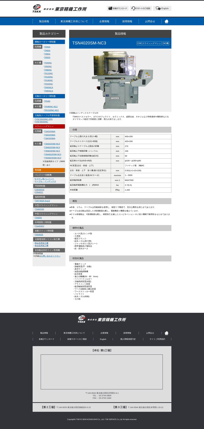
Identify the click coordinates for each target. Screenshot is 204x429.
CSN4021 (39, 192)
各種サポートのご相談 (77, 339)
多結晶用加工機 (41, 245)
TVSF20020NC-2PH (43, 119)
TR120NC (48, 73)
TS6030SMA (49, 138)
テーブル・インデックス (45, 181)
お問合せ (150, 21)
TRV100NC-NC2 (51, 110)
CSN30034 (39, 190)
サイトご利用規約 (157, 339)
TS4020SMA (49, 131)
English (103, 339)
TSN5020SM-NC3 (52, 147)
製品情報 (44, 21)
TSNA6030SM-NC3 (52, 158)
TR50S (47, 57)
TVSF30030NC (41, 122)
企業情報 (104, 21)
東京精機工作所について (74, 21)
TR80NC (48, 70)
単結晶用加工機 (41, 243)
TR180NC (48, 80)
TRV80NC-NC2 (51, 107)
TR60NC (48, 66)
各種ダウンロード (46, 339)
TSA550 (38, 218)
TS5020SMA (49, 135)
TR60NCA (48, 87)
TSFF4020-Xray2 (42, 201)
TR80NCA (48, 91)
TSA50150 (39, 209)
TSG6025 (39, 235)
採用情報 (127, 21)
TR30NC (48, 63)
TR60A (47, 50)
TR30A (47, 47)
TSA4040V (39, 226)
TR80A (47, 54)
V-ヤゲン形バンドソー (44, 179)
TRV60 (47, 101)
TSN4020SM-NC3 (52, 144)
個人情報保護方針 (128, 339)
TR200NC (48, 84)
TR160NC (48, 77)
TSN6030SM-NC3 (52, 151)
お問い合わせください (50, 256)
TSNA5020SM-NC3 (52, 154)
